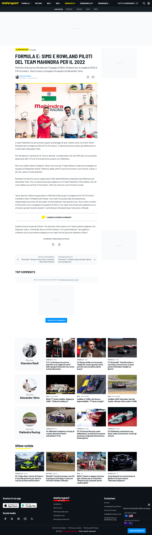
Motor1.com (58, 508)
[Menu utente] (148, 3)
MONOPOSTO (70, 3)
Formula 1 (25, 3)
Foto (88, 9)
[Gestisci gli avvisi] (59, 244)
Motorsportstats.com (61, 519)
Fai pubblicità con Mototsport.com (116, 506)
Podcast (69, 9)
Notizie (79, 9)
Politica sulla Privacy (90, 528)
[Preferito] (88, 77)
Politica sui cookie (74, 528)
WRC (58, 3)
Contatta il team (110, 510)
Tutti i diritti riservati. (87, 531)
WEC (49, 3)
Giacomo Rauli (25, 76)
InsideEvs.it (58, 504)
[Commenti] (93, 77)
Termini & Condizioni (59, 528)
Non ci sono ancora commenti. (56, 279)
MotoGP (38, 3)
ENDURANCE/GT (86, 3)
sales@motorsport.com (112, 514)
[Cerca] (144, 3)
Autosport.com (59, 515)
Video (96, 9)
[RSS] (31, 518)
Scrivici (106, 503)
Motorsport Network (70, 531)
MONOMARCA (103, 3)
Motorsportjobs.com (61, 512)
